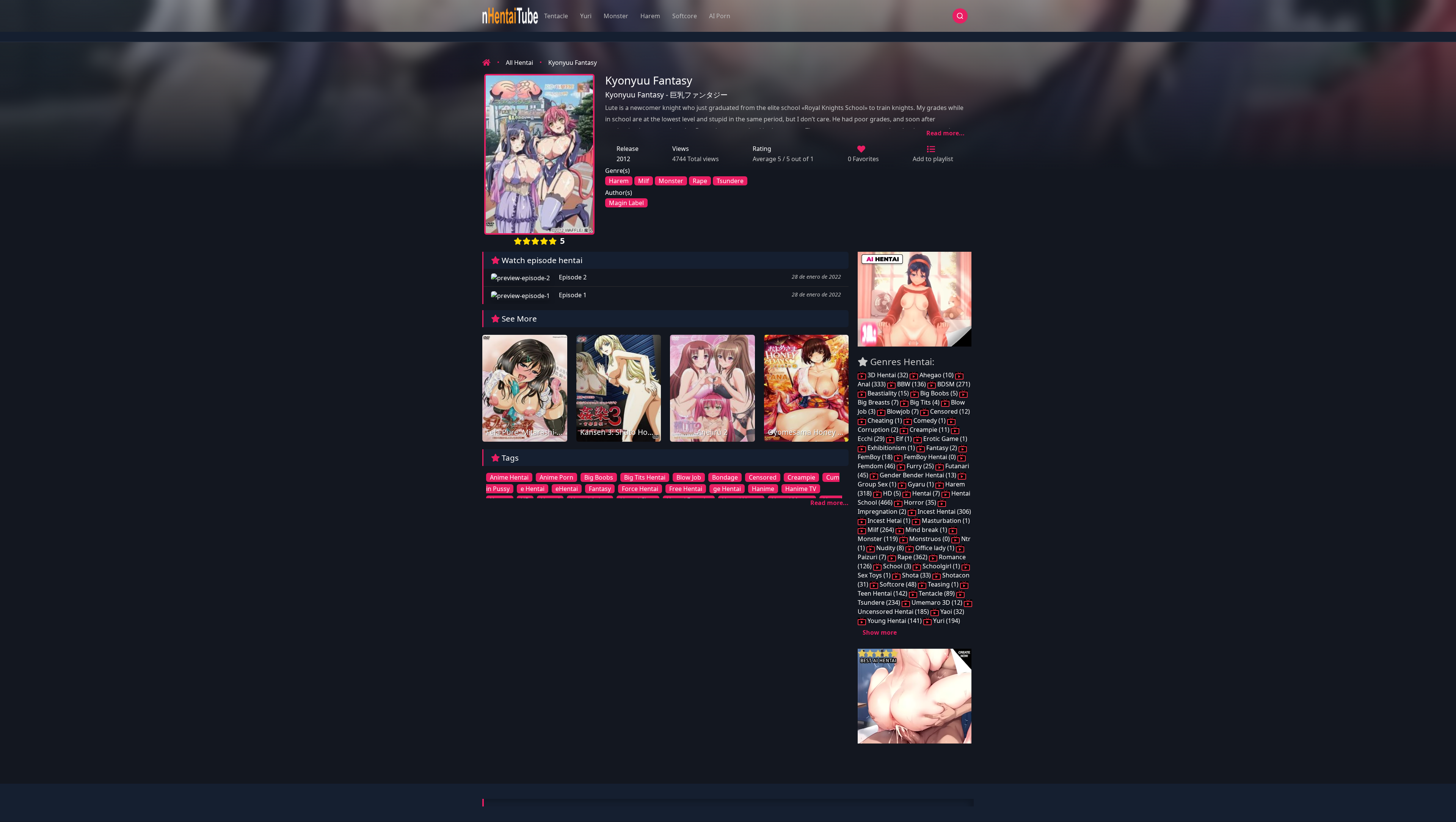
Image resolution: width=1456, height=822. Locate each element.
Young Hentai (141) (894, 620)
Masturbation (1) (945, 520)
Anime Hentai (509, 477)
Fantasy (600, 489)
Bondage (725, 477)
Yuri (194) (946, 620)
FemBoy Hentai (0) (929, 457)
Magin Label (626, 203)
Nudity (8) (890, 548)
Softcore (684, 16)
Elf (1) (903, 439)
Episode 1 (572, 295)
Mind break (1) (926, 530)
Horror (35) (920, 502)
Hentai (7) (926, 493)
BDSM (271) (953, 384)
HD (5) (892, 493)
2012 (623, 159)
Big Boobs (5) (939, 393)
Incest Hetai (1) (889, 520)
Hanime (763, 489)
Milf (643, 181)
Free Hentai (685, 489)
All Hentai (519, 62)
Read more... (945, 133)
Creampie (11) (929, 429)
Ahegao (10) (936, 375)
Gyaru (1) (920, 484)
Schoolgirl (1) (941, 566)
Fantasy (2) (942, 448)
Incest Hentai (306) (943, 511)
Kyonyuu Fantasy (572, 62)
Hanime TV (800, 489)
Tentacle (556, 16)
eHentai (566, 489)
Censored (763, 477)
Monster (616, 16)
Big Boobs (598, 477)
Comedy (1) (929, 420)
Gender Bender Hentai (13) (918, 475)
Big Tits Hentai (644, 477)
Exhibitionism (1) (891, 448)
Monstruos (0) (929, 539)
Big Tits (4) (924, 402)
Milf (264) (881, 530)
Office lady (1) (935, 548)
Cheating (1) (885, 420)
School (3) (897, 566)
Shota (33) (916, 575)
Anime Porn (556, 477)
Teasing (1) (943, 584)
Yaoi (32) (951, 611)
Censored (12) (949, 411)
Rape (700, 181)
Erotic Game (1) (944, 439)
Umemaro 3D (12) (937, 602)
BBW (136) (911, 384)
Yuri (586, 16)
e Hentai (532, 489)
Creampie (801, 477)
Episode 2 (572, 277)
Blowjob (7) (902, 411)
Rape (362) (912, 557)
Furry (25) (920, 466)
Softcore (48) (898, 584)
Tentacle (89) (936, 593)
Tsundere (730, 181)
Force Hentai (640, 489)
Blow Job (688, 477)
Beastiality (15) (888, 393)
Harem (650, 16)
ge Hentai (727, 489)
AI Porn (719, 16)
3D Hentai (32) (888, 375)
